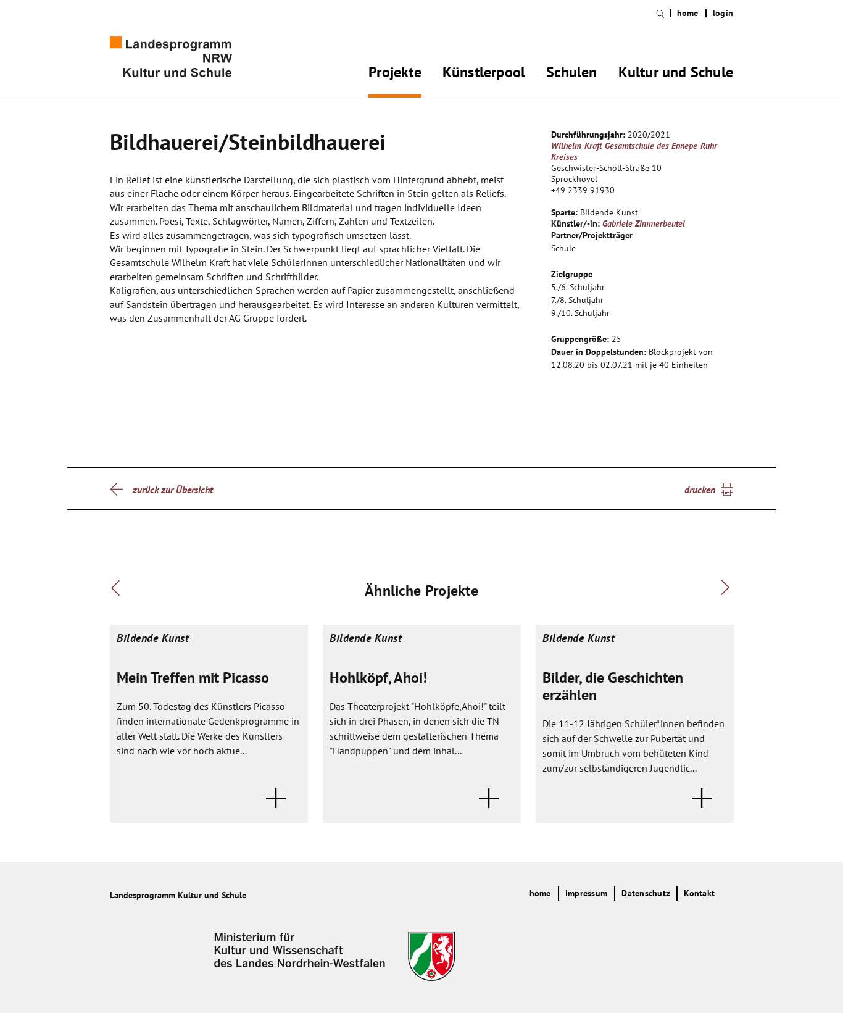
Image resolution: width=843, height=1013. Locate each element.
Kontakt (699, 893)
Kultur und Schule (675, 74)
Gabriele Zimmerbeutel (643, 223)
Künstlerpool (483, 74)
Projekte (395, 74)
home (688, 13)
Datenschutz (645, 893)
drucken (699, 489)
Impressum (586, 893)
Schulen (571, 74)
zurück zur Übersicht (173, 489)
